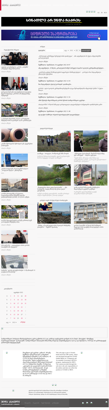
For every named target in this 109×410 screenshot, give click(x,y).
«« (6, 292)
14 (14, 318)
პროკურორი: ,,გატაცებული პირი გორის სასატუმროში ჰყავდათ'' (15, 246)
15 (18, 296)
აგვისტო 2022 (18, 292)
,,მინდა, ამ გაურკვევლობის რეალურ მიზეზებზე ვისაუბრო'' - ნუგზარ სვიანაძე (53, 226)
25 (22, 307)
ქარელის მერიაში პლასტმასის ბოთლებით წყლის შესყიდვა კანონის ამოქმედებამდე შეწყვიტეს (16, 93)
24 (22, 303)
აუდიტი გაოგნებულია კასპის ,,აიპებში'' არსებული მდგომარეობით (14, 68)
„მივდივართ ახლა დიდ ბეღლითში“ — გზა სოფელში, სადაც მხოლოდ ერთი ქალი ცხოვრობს (52, 189)
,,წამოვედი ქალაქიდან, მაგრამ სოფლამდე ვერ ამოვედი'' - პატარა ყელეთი (89, 154)
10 (14, 303)
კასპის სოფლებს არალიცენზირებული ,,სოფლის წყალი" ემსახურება (14, 169)
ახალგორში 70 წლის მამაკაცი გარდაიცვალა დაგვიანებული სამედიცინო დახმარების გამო (70, 104)
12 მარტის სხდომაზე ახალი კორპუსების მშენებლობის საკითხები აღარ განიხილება (16, 119)
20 (18, 314)
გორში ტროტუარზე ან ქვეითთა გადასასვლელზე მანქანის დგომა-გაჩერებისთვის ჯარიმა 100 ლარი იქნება (15, 195)
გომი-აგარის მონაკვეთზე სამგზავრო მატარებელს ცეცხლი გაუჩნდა (87, 188)
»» (30, 292)
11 (14, 307)
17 (18, 303)
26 (22, 311)
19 (18, 311)
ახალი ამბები (6, 71)
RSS (2, 173)
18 (18, 307)
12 (14, 311)
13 (14, 314)
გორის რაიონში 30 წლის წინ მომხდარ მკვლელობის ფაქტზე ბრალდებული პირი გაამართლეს (88, 227)
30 (25, 300)
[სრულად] (70, 230)
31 (25, 303)
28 (22, 318)
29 (25, 296)
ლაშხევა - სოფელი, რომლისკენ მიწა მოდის (53, 153)
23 (22, 300)
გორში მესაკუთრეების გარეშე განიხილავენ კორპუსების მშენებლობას (16, 221)
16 (18, 300)
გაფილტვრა (86, 50)
